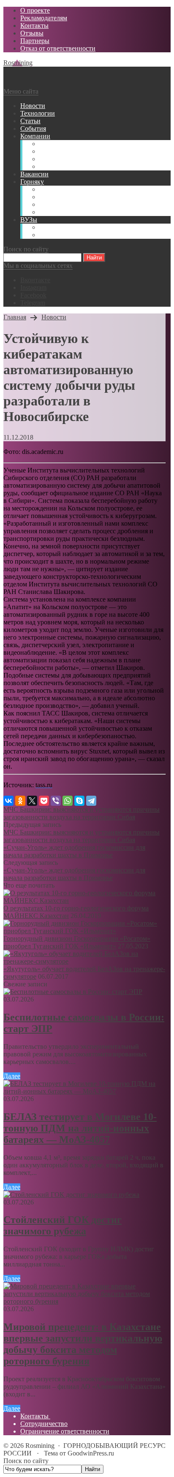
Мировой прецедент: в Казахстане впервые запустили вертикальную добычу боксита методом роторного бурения (82, 1343)
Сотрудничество (44, 1423)
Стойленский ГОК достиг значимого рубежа (62, 1225)
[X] (32, 801)
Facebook (33, 295)
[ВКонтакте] (8, 801)
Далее (11, 1076)
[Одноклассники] (20, 801)
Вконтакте (35, 280)
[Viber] (56, 801)
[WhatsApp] (68, 801)
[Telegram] (91, 801)
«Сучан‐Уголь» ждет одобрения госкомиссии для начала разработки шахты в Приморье (74, 851)
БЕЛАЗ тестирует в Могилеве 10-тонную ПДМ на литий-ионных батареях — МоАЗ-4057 (80, 1128)
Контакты (35, 1416)
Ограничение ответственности (64, 1431)
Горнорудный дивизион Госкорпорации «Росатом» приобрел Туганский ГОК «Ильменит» (76, 942)
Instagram (33, 287)
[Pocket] (44, 801)
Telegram (32, 302)
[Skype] (79, 801)
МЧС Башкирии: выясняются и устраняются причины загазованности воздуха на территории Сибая (81, 813)
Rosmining (18, 62)
